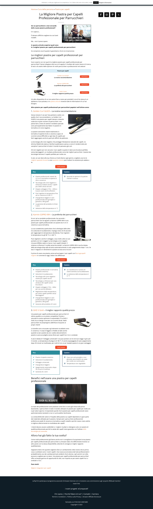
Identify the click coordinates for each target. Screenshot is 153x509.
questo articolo (55, 101)
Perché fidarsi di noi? (73, 494)
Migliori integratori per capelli (41, 468)
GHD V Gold (63, 91)
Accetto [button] (96, 2)
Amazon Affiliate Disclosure (92, 497)
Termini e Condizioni (59, 497)
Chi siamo (59, 494)
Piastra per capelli (62, 9)
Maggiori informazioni (105, 2)
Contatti (86, 494)
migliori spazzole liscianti (39, 160)
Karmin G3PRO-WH (63, 83)
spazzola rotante (58, 160)
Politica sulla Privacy (74, 497)
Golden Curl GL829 (63, 76)
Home (33, 9)
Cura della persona (45, 9)
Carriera (95, 494)
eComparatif (83, 488)
